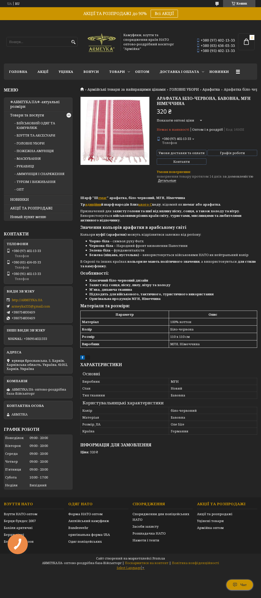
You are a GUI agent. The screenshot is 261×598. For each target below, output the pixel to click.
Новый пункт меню (28, 217)
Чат (243, 585)
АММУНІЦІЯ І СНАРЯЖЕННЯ (40, 173)
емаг (102, 197)
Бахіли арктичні (18, 527)
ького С (145, 204)
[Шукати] (73, 42)
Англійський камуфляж (88, 521)
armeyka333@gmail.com (30, 306)
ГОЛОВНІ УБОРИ (184, 89)
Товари (117, 71)
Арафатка (211, 89)
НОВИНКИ (219, 71)
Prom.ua (158, 558)
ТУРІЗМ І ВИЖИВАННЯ (36, 181)
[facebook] (82, 358)
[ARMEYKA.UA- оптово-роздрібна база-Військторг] (102, 41)
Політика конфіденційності (195, 563)
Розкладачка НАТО (149, 533)
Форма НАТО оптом (85, 514)
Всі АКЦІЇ (164, 13)
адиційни (93, 204)
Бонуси (91, 71)
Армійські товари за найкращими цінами (126, 89)
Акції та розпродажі (214, 514)
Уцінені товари (210, 521)
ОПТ (20, 189)
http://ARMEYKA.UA (27, 300)
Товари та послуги (27, 115)
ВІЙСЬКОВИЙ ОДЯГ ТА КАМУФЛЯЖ (36, 125)
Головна (18, 71)
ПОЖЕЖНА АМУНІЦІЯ (35, 151)
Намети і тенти (146, 540)
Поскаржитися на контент (146, 563)
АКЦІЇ (42, 71)
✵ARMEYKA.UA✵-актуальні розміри (35, 104)
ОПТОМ (142, 71)
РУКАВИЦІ (25, 166)
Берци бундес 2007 (20, 521)
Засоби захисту (146, 526)
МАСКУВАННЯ (29, 158)
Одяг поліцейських (85, 541)
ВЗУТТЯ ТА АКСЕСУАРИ (36, 135)
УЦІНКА (66, 71)
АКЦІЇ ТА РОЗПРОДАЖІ (31, 208)
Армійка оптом (210, 527)
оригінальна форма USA (89, 534)
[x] (88, 358)
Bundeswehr (78, 527)
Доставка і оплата (179, 71)
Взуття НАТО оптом (20, 514)
